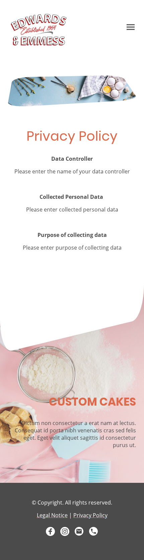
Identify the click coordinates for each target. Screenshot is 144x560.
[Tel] (93, 531)
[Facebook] (50, 531)
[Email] (79, 531)
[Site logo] (38, 29)
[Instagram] (64, 531)
